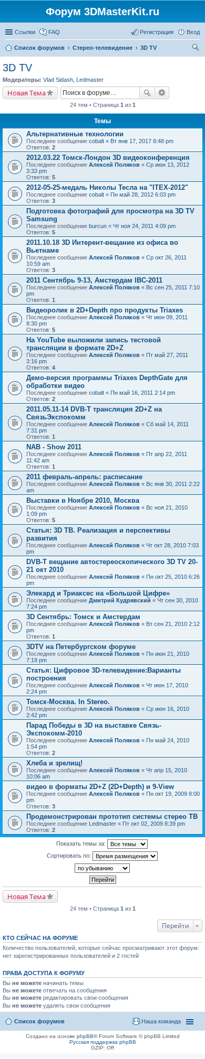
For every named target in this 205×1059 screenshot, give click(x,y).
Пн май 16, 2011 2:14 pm (142, 393)
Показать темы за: (81, 843)
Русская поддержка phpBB (102, 1042)
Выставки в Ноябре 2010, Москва (82, 500)
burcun (98, 226)
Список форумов (39, 1021)
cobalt (96, 141)
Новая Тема (26, 93)
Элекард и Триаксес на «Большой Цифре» (98, 593)
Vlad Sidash (58, 80)
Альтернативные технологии (75, 134)
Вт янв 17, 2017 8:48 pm (141, 141)
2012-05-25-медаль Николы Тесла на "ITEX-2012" (107, 187)
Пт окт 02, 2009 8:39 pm (153, 823)
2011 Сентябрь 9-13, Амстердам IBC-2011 (94, 280)
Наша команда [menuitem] (161, 1021)
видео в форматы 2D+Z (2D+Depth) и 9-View (100, 787)
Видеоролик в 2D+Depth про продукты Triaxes (104, 310)
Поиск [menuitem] (196, 49)
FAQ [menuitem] (54, 32)
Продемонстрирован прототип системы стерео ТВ (112, 816)
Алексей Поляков (114, 164)
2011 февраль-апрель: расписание (84, 477)
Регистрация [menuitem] (156, 32)
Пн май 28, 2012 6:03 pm (143, 194)
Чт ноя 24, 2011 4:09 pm (144, 226)
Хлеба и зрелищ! (54, 763)
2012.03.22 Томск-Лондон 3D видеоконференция (108, 157)
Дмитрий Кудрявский (120, 600)
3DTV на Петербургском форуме (81, 647)
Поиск (147, 93)
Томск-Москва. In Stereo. (68, 702)
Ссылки (25, 32)
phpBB (85, 1036)
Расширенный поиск (162, 93)
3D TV (17, 67)
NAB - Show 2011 (53, 447)
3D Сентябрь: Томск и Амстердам (83, 617)
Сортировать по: (70, 855)
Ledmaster (90, 80)
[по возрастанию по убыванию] (102, 868)
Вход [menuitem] (193, 32)
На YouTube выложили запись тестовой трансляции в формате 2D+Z (93, 344)
